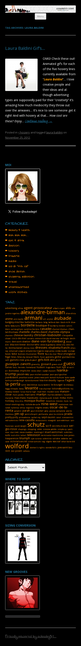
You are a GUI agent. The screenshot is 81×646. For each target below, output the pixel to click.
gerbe (58, 356)
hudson (41, 367)
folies (13, 357)
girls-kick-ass (46, 360)
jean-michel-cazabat (39, 374)
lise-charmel (45, 388)
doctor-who (33, 344)
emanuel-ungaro (17, 351)
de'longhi (64, 338)
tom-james (69, 435)
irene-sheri (36, 370)
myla (66, 401)
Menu (40, 16)
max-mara (20, 397)
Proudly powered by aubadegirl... (30, 637)
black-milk (65, 322)
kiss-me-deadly (48, 380)
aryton (50, 319)
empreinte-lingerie (35, 351)
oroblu (46, 407)
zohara (26, 451)
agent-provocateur (38, 308)
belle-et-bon (54, 322)
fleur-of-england (66, 353)
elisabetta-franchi (59, 348)
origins (38, 407)
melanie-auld (45, 398)
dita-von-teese (18, 344)
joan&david (11, 377)
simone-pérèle (50, 429)
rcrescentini (67, 417)
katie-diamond (32, 380)
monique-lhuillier (34, 401)
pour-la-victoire (56, 414)
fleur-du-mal (51, 354)
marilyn (41, 394)
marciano (30, 394)
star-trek (14, 432)
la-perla (12, 384)
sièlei (39, 429)
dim (7, 344)
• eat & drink (14, 240)
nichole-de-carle (32, 404)
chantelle (24, 332)
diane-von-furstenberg (48, 341)
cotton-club (40, 338)
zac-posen (16, 450)
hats (15, 367)
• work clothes (16, 292)
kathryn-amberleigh (14, 380)
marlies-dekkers (55, 394)
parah (26, 410)
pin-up (19, 413)
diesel (69, 341)
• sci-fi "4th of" (17, 266)
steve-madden (26, 432)
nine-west (49, 403)
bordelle (28, 325)
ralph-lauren (48, 417)
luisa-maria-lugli (28, 391)
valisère (56, 438)
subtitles (68, 432)
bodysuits (15, 325)
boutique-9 (42, 325)
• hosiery (24, 132)
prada (68, 414)
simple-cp (62, 429)
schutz (36, 424)
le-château (68, 384)
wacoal (56, 441)
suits (7, 435)
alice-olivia (71, 313)
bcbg (45, 322)
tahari (23, 435)
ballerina (30, 322)
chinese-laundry (23, 335)
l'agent (69, 380)
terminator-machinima (52, 435)
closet (8, 338)
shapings (22, 429)
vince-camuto (34, 441)
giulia (58, 360)
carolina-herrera (31, 329)
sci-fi (48, 426)
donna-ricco (29, 348)
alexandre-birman (43, 312)
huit (58, 367)
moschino (50, 401)
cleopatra (67, 335)
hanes (8, 367)
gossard (46, 364)
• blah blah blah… (17, 235)
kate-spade (70, 377)
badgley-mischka (14, 322)
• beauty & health (17, 230)
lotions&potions (61, 388)
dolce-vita (60, 344)
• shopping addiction (19, 276)
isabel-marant (49, 370)
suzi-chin (15, 435)
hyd (64, 367)
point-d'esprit (31, 414)
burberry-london (57, 325)
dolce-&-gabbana (48, 344)
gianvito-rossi (17, 359)
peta (46, 410)
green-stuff (57, 364)
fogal (7, 356)
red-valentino (11, 420)
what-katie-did (68, 441)
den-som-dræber (21, 341)
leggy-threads (11, 388)
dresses (41, 347)
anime (9, 319)
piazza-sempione (57, 410)
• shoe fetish (15, 271)
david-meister (53, 338)
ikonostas (14, 370)
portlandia (43, 414)
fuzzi (42, 357)
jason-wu (23, 374)
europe (71, 351)
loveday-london (12, 391)
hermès (21, 367)
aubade (62, 318)
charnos (9, 335)
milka (63, 397)
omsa (22, 407)
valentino (47, 438)
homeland (31, 367)
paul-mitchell (37, 410)
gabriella (50, 357)
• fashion (12, 245)
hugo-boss (51, 367)
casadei (45, 328)
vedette (64, 438)
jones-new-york (41, 377)
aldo (68, 308)
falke (14, 353)
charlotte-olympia (59, 332)
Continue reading (38, 121)
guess (69, 363)
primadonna (24, 417)
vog (43, 441)
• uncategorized (17, 287)
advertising (11, 308)
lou (71, 388)
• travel (11, 282)
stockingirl (39, 432)
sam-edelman (63, 420)
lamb (23, 384)
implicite (25, 370)
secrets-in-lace (60, 425)
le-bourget (57, 384)
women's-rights (37, 447)
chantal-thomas (59, 329)
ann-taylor (19, 319)
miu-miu (19, 401)
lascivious (32, 384)
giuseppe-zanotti (18, 364)
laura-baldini (54, 132)
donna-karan (15, 347)
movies (59, 401)
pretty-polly (11, 417)
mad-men (41, 391)
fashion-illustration (27, 354)
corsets (30, 338)
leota (21, 388)
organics (30, 407)
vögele (49, 441)
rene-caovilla (27, 420)
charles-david (39, 332)
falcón (8, 354)
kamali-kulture (57, 377)
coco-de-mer (19, 338)
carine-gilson (17, 329)
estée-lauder (61, 351)
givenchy (36, 364)
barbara (39, 322)
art (44, 319)
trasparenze (12, 438)
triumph (24, 438)
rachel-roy (36, 417)
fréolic (36, 357)
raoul (58, 417)
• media (10, 261)
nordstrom (63, 404)
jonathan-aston (26, 377)
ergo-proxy (50, 351)
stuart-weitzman (54, 432)
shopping (31, 429)
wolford (17, 445)
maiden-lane (53, 391)
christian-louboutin (47, 335)
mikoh (56, 398)
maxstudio (32, 397)
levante (31, 387)
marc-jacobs (18, 394)
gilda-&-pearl (31, 360)
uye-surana (36, 438)
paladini (18, 410)
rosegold (52, 420)
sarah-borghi (20, 426)
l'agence (60, 380)
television (33, 435)
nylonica (15, 407)
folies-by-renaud (25, 357)
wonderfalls (51, 447)
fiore (41, 354)
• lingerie (12, 256)
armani (33, 317)
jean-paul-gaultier (58, 374)
